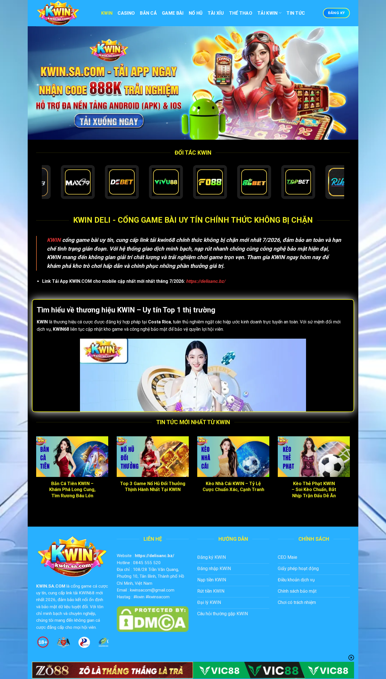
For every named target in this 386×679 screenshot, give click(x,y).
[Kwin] (64, 13)
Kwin (106, 13)
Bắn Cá (148, 13)
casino (126, 13)
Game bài (173, 13)
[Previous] (35, 477)
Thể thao (241, 13)
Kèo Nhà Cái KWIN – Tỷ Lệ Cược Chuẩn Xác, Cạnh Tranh (233, 486)
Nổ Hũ (196, 13)
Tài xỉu (216, 13)
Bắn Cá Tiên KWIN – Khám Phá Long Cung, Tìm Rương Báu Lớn (72, 489)
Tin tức (296, 13)
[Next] (351, 477)
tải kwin (267, 13)
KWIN (54, 240)
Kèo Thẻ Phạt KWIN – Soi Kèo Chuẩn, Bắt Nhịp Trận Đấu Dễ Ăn (314, 489)
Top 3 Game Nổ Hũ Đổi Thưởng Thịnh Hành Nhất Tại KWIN (152, 486)
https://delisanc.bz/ (154, 555)
